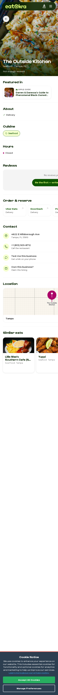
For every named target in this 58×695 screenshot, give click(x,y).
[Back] (6, 19)
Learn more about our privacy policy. (29, 672)
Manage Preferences (29, 688)
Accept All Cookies (29, 680)
